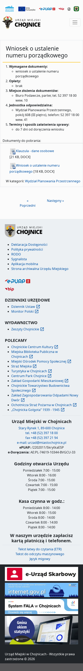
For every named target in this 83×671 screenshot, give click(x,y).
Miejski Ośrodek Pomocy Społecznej (38, 361)
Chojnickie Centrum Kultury (32, 347)
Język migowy (40, 559)
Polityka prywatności (27, 249)
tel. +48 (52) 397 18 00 (41, 433)
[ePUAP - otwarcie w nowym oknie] (47, 8)
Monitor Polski (22, 311)
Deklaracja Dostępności (29, 244)
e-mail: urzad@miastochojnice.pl (41, 442)
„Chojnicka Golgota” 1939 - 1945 (35, 410)
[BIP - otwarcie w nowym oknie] (61, 8)
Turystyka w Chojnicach (29, 371)
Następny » (55, 200)
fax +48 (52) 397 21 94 (41, 438)
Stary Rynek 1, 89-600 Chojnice (42, 428)
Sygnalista (19, 259)
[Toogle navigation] (75, 22)
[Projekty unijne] (27, 8)
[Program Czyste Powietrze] (9, 8)
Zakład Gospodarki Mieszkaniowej (37, 381)
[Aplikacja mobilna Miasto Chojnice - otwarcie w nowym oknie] (76, 8)
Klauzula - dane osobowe (35, 151)
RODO (16, 254)
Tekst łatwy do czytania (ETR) (40, 549)
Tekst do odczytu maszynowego (40, 554)
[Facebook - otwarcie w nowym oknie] (69, 8)
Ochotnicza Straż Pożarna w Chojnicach (41, 405)
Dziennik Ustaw (23, 306)
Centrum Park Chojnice (29, 376)
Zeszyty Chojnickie (25, 329)
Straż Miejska (21, 366)
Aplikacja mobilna (24, 264)
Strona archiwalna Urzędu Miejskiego (39, 269)
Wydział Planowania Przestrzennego (52, 181)
